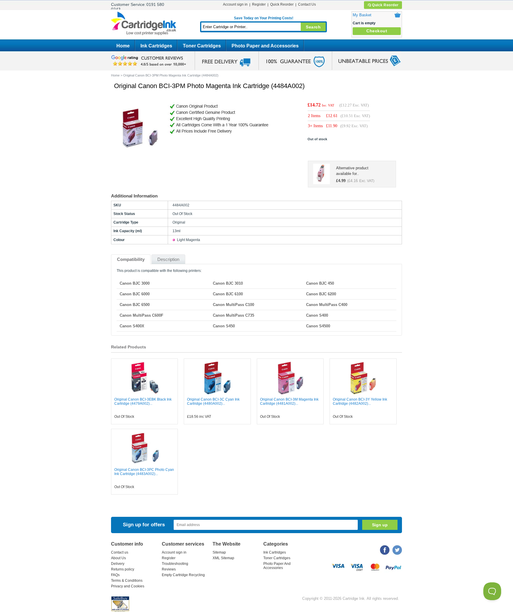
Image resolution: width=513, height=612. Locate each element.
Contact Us (307, 4)
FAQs (115, 575)
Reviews (169, 569)
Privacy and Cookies (127, 586)
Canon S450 (224, 326)
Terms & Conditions (126, 580)
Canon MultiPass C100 (233, 304)
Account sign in (235, 4)
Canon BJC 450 (320, 283)
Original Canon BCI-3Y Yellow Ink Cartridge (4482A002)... (360, 401)
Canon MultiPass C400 (326, 304)
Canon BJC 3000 (135, 283)
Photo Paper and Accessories (265, 45)
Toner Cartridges (202, 45)
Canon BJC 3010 (228, 283)
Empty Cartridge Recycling (183, 575)
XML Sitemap (223, 558)
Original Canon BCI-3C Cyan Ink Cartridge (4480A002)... (213, 401)
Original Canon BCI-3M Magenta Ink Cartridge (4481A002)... (289, 401)
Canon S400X (132, 326)
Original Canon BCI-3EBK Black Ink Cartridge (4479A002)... (143, 401)
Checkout (376, 30)
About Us (118, 558)
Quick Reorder (385, 5)
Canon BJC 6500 (135, 304)
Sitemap (219, 552)
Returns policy (122, 569)
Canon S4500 (318, 326)
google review (149, 60)
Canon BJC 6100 (228, 294)
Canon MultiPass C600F (141, 315)
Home (123, 45)
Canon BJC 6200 (321, 294)
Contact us (119, 552)
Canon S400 (317, 315)
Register (259, 4)
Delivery (117, 564)
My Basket (362, 15)
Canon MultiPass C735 (233, 315)
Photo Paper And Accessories (277, 566)
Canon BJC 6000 (135, 294)
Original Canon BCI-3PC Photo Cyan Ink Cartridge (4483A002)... (144, 472)
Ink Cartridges (156, 45)
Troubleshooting (175, 564)
